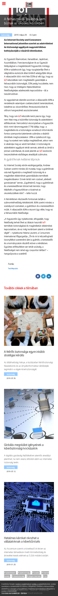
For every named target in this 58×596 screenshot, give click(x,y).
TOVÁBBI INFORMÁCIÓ (10, 593)
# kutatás (35, 573)
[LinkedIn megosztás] (48, 276)
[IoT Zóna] (29, 4)
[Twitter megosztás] (43, 276)
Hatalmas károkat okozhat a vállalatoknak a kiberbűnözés (22, 539)
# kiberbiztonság (18, 576)
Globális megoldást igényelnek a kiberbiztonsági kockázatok (24, 446)
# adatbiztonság (24, 573)
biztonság (11, 374)
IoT (5, 80)
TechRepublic (13, 268)
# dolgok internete (34, 576)
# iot (45, 576)
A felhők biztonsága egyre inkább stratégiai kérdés (24, 353)
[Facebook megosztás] (37, 276)
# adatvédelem (9, 573)
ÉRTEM (24, 593)
